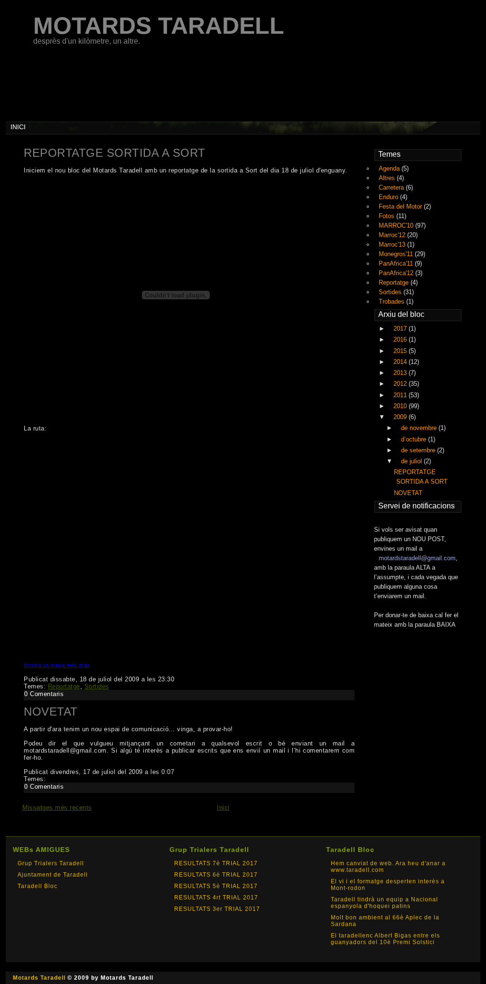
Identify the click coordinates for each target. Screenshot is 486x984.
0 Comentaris (44, 693)
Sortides (96, 686)
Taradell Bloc (37, 886)
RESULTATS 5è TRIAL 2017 (216, 886)
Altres (388, 178)
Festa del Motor (401, 206)
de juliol (412, 461)
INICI (18, 127)
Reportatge (64, 686)
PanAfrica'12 (397, 273)
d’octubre (414, 439)
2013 (401, 372)
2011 (401, 395)
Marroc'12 (393, 235)
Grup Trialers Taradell (51, 863)
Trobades (392, 301)
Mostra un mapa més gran (57, 665)
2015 (401, 350)
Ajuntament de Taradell (53, 874)
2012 (401, 383)
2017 (401, 328)
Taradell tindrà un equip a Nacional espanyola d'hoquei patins (384, 902)
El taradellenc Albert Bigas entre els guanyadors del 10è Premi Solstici (385, 939)
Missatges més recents (57, 807)
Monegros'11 (397, 254)
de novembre (420, 427)
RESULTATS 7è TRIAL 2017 (216, 863)
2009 (401, 416)
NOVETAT (51, 711)
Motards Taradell (39, 977)
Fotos (387, 216)
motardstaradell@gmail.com (417, 558)
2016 (401, 339)
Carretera (392, 187)
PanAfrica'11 (397, 263)
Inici (223, 807)
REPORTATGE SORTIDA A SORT (115, 152)
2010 (401, 406)
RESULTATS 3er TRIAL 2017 (217, 909)
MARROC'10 (397, 225)
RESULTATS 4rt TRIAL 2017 (216, 897)
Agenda (390, 168)
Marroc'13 (393, 244)
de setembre (419, 450)
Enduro (389, 197)
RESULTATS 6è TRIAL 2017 (216, 874)
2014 (401, 361)
